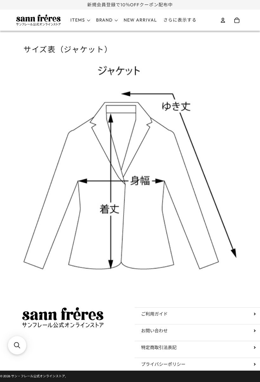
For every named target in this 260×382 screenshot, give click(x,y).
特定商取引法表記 (159, 347)
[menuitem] (180, 20)
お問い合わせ (154, 331)
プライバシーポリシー (163, 364)
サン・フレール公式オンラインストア (38, 376)
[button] (17, 345)
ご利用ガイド (154, 314)
